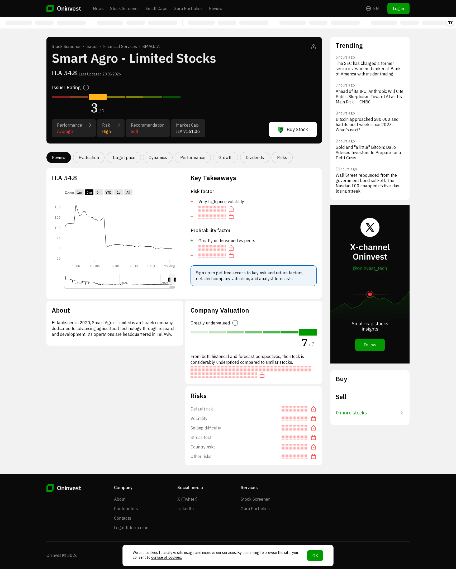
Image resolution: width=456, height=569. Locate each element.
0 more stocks (351, 413)
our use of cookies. (166, 557)
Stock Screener (124, 8)
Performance (192, 157)
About (120, 499)
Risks (282, 157)
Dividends (255, 157)
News (98, 8)
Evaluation (89, 157)
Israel (92, 46)
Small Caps (156, 8)
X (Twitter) (187, 499)
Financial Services (120, 46)
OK (315, 555)
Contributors (126, 508)
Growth (225, 157)
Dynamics (158, 157)
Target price (123, 157)
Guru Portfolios (188, 8)
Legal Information (131, 527)
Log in (398, 8)
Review (215, 8)
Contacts (122, 518)
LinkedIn (185, 508)
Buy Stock (297, 129)
